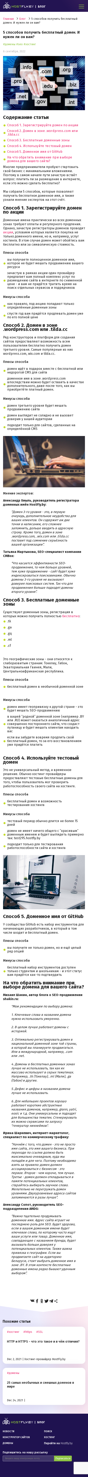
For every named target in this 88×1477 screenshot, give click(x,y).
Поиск (48, 1431)
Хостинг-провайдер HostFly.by (44, 1359)
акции (8, 232)
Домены (8, 1443)
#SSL (39, 1332)
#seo (19, 44)
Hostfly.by (58, 1443)
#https (27, 1332)
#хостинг (30, 44)
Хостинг (49, 1437)
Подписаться (62, 1458)
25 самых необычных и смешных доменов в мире (40, 1384)
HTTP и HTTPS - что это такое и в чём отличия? (43, 1341)
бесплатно (70, 616)
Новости (8, 1431)
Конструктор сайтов (16, 1437)
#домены (9, 44)
